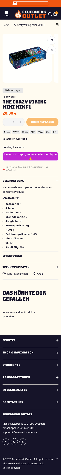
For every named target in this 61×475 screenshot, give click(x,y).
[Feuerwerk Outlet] (30, 14)
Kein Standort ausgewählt (15, 138)
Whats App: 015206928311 (19, 427)
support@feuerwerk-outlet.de (20, 432)
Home (6, 24)
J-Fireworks (9, 96)
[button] (30, 156)
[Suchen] (50, 14)
